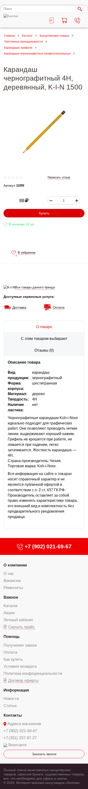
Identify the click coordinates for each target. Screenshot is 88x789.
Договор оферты (23, 680)
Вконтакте (17, 745)
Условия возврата (20, 666)
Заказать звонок (44, 754)
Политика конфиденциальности (33, 673)
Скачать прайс (21, 627)
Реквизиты (13, 587)
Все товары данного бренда (35, 287)
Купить (44, 213)
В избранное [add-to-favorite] (26, 252)
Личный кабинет (18, 620)
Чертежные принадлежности (23, 41)
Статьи (10, 705)
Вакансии (12, 580)
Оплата (10, 652)
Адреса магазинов (24, 724)
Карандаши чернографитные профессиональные (37, 53)
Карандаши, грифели (18, 47)
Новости (11, 698)
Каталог (27, 35)
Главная (9, 35)
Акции (9, 613)
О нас (9, 573)
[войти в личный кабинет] (50, 21)
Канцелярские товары (54, 35)
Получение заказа (20, 645)
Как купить (13, 659)
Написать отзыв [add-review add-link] (59, 177)
